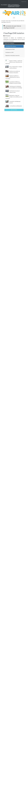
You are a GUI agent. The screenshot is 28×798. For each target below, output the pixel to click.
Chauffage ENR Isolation (10, 46)
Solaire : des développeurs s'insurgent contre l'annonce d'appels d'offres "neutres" (14, 5)
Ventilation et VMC (9, 52)
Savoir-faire (8, 20)
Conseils (3, 20)
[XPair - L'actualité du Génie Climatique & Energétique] (14, 12)
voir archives (14, 109)
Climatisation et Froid (9, 49)
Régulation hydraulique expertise (12, 55)
